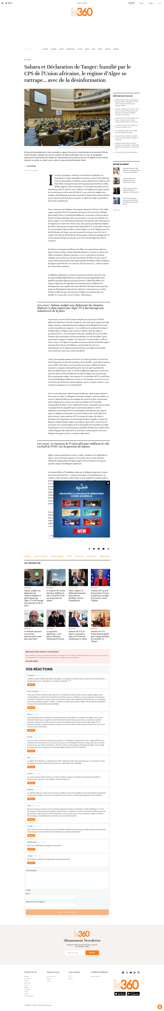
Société (61, 49)
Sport (93, 49)
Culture (80, 49)
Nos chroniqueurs (29, 996)
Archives (49, 980)
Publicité (49, 978)
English (141, 3)
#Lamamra (79, 556)
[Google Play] (133, 993)
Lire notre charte (32, 661)
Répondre (31, 684)
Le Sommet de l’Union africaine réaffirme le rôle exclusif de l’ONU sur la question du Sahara (73, 445)
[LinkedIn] (135, 972)
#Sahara (27, 556)
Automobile (27, 989)
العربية (159, 3)
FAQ (70, 976)
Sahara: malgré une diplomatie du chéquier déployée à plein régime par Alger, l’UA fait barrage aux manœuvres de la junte (70, 308)
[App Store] (120, 993)
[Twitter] (127, 972)
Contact (71, 978)
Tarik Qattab (31, 166)
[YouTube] (131, 972)
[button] (160, 1007)
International (71, 49)
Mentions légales (95, 976)
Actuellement (27, 49)
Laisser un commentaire (67, 912)
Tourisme (116, 49)
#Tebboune (91, 556)
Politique (45, 49)
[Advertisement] (82, 32)
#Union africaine (41, 556)
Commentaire (31, 870)
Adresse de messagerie (35, 902)
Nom (28, 894)
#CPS (69, 556)
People (100, 49)
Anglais (151, 3)
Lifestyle (107, 49)
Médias (87, 49)
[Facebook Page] (123, 972)
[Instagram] (138, 972)
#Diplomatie (105, 556)
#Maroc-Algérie (57, 556)
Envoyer (92, 952)
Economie (53, 49)
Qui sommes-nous (51, 976)
